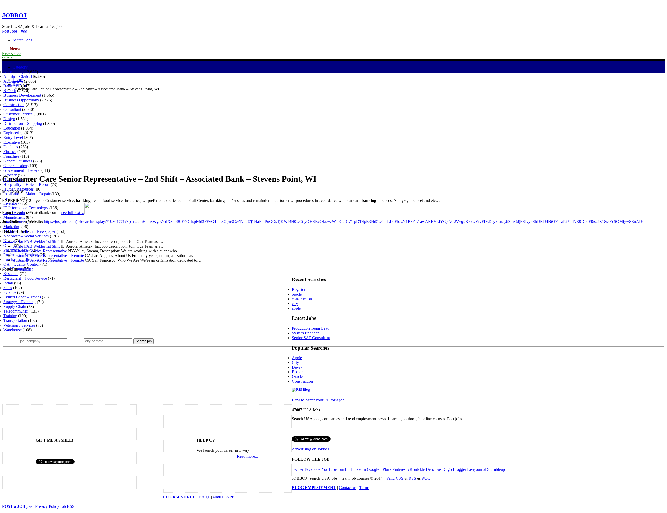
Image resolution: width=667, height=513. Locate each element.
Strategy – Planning (19, 302)
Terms (364, 487)
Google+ (374, 469)
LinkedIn (358, 469)
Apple (297, 358)
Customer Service (18, 114)
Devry (297, 367)
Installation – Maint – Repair (26, 194)
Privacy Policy (47, 506)
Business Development (22, 95)
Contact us (347, 487)
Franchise (11, 156)
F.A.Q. (204, 497)
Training (10, 316)
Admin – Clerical (17, 76)
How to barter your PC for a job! (319, 400)
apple (296, 308)
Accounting (13, 72)
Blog (306, 390)
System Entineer (305, 333)
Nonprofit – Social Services (26, 236)
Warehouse (12, 330)
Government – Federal (21, 170)
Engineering (13, 133)
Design (9, 119)
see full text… (72, 212)
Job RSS (67, 506)
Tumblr (344, 469)
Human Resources (18, 189)
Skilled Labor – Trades (22, 297)
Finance (9, 151)
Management (14, 217)
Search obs (22, 40)
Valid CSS (394, 478)
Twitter (298, 469)
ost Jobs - (14, 31)
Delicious (433, 469)
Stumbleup (496, 469)
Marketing (11, 226)
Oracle (297, 376)
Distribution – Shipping (22, 123)
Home (18, 79)
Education (11, 128)
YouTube (329, 469)
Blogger (459, 469)
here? (76, 341)
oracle (297, 294)
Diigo (447, 469)
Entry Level (13, 137)
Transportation (15, 320)
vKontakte (416, 469)
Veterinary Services (19, 325)
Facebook (313, 469)
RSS (412, 478)
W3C (425, 478)
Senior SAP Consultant (311, 337)
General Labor (15, 165)
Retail (8, 283)
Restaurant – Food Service (25, 278)
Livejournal (476, 469)
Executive (11, 142)
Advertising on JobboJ (310, 449)
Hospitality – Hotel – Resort (26, 184)
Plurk (386, 469)
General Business (17, 161)
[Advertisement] (333, 132)
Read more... (247, 456)
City (295, 362)
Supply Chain (14, 306)
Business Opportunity (21, 100)
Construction (13, 104)
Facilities (10, 147)
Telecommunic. (16, 311)
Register (298, 289)
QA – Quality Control (21, 264)
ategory (20, 67)
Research (10, 273)
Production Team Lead (310, 328)
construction (302, 299)
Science (9, 292)
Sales (7, 287)
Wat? (12, 341)
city (295, 303)
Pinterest (399, 469)
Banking (10, 86)
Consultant (12, 109)
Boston (298, 372)
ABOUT (218, 497)
